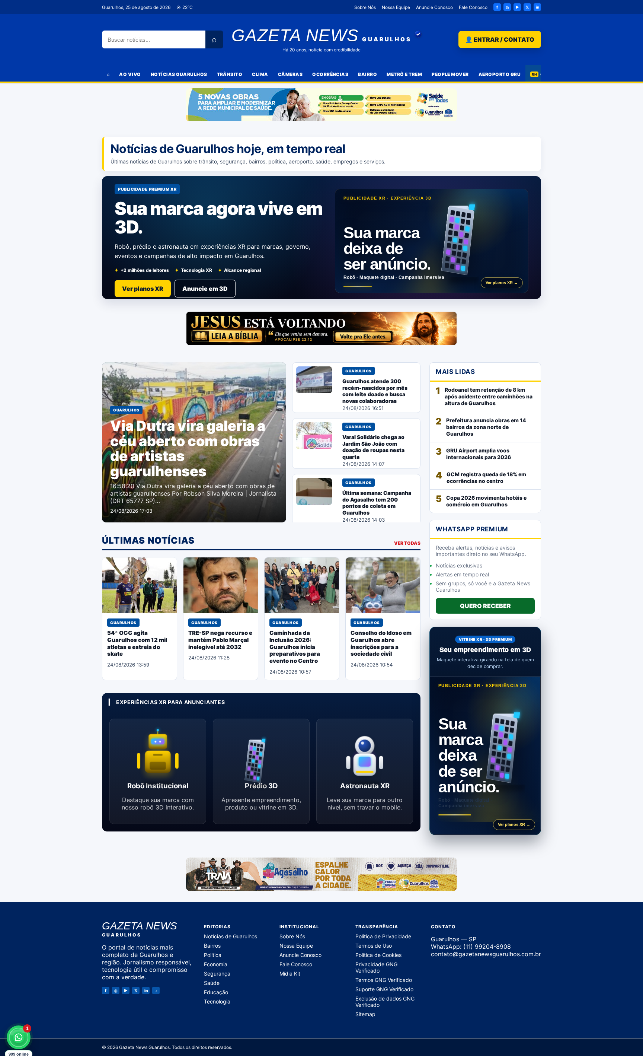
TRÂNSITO (230, 74)
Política (212, 955)
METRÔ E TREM (404, 74)
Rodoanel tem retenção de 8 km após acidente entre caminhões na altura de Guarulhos (488, 396)
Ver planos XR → (502, 282)
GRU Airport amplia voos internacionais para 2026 (478, 453)
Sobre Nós (365, 7)
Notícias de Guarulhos (230, 936)
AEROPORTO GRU (500, 74)
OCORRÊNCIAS (330, 74)
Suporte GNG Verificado (384, 989)
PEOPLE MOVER (450, 74)
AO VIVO (130, 74)
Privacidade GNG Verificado (376, 967)
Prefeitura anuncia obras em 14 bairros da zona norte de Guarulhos (486, 427)
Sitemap (365, 1014)
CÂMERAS (290, 74)
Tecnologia (217, 1001)
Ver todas (407, 543)
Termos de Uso (373, 945)
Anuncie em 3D (205, 288)
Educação (216, 992)
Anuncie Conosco (434, 7)
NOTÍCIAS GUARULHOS (179, 74)
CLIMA (260, 74)
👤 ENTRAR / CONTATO (499, 39)
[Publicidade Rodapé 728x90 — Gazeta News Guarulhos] (321, 874)
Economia (215, 964)
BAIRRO (367, 74)
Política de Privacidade (383, 936)
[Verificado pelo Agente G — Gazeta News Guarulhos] (418, 34)
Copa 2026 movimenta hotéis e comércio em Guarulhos (486, 501)
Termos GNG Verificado (383, 980)
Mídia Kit (289, 973)
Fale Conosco (473, 7)
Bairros (212, 945)
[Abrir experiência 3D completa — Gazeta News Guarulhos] (431, 241)
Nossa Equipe (396, 7)
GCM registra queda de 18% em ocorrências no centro (486, 477)
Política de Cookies (378, 955)
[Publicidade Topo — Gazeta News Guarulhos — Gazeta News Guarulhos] (321, 105)
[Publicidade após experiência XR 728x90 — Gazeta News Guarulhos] (321, 328)
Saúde (212, 983)
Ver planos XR (142, 288)
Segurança (217, 973)
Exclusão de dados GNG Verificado (385, 1001)
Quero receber (485, 606)
